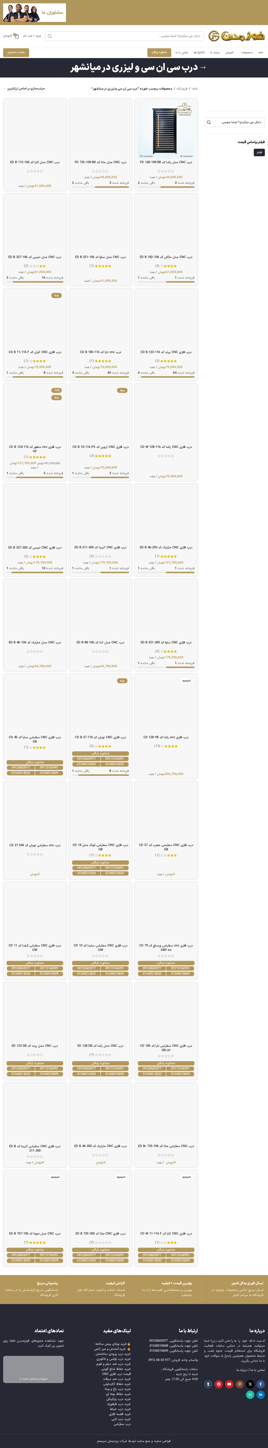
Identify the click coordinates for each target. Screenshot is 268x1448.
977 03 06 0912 (159, 1360)
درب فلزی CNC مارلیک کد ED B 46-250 (166, 547)
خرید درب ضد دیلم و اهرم (113, 1364)
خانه (195, 88)
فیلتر (259, 152)
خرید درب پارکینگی (118, 1399)
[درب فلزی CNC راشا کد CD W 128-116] (166, 414)
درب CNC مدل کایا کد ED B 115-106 (35, 162)
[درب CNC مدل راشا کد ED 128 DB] (100, 1013)
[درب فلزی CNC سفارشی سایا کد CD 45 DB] (34, 705)
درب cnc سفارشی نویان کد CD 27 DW (35, 845)
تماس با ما (257, 1370)
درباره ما (242, 1370)
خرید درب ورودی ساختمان (113, 1354)
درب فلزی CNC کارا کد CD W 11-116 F (166, 1233)
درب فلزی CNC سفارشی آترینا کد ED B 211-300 (35, 1148)
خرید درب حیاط (120, 1409)
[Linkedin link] (260, 1395)
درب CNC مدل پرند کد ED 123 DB (35, 1046)
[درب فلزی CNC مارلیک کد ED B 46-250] (166, 515)
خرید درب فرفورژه (119, 1404)
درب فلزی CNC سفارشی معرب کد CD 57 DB (166, 847)
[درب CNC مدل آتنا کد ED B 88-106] (100, 610)
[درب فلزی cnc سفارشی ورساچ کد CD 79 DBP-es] (166, 913)
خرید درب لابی (121, 1419)
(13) (157, 746)
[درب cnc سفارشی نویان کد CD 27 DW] (34, 813)
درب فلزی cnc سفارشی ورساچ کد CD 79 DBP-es (166, 948)
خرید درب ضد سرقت (117, 1379)
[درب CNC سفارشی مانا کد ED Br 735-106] (166, 1114)
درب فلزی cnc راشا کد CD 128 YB (166, 737)
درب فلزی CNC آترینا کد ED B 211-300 (100, 547)
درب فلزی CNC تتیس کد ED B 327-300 (35, 547)
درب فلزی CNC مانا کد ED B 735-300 (101, 1233)
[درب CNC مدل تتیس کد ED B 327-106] (34, 225)
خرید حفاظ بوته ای (118, 1394)
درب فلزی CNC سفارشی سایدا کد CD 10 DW (101, 948)
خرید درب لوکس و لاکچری (114, 1359)
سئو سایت (143, 1441)
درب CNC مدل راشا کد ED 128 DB (100, 1046)
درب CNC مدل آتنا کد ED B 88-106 (100, 642)
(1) (91, 266)
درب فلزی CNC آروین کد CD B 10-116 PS (100, 447)
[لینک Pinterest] (219, 1384)
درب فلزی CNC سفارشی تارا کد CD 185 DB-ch (166, 1048)
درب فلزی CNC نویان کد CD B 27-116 (100, 737)
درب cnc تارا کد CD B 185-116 (100, 352)
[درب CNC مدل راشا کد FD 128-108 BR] (166, 130)
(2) (157, 266)
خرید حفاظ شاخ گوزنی (116, 1369)
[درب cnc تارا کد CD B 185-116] (100, 319)
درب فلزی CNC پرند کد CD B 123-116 (166, 352)
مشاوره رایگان (159, 52)
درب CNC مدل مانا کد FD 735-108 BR (100, 162)
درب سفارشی (122, 1424)
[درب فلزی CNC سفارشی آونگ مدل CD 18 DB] (100, 813)
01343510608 (158, 1346)
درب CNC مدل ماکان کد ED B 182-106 (166, 257)
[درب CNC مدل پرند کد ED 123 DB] (34, 1013)
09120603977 (86, 759)
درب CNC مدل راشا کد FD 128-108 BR (166, 162)
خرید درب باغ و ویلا (118, 1389)
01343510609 (114, 764)
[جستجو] (50, 36)
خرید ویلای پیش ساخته (111, 1344)
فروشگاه (182, 88)
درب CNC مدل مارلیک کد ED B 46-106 (35, 642)
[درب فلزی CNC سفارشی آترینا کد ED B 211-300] (34, 1114)
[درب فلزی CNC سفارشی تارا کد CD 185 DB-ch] (166, 1013)
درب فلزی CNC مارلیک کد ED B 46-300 (100, 1146)
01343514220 (86, 764)
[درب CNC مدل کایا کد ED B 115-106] (34, 130)
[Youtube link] (229, 1384)
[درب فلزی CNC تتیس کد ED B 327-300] (34, 515)
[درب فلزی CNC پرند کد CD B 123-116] (166, 319)
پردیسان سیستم (108, 1441)
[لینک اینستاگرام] (240, 1384)
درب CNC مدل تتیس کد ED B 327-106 (34, 257)
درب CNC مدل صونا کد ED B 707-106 (35, 1233)
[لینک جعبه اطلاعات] (33, 1289)
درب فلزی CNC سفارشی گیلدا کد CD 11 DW (35, 948)
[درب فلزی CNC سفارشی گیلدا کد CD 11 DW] (34, 913)
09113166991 (114, 759)
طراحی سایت (162, 1441)
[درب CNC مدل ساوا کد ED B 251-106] (100, 225)
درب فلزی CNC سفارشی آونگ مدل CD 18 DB (100, 847)
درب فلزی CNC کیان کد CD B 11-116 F (35, 352)
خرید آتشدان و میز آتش (110, 1349)
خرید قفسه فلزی (120, 1414)
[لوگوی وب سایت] (236, 36)
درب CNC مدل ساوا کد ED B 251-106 (100, 257)
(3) (157, 361)
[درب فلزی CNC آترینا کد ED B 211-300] (100, 515)
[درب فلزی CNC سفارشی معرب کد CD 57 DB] (166, 813)
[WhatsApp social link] (250, 1395)
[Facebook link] (260, 1384)
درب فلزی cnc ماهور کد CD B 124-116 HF (35, 449)
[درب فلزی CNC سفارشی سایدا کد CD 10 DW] (100, 913)
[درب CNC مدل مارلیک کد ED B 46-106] (34, 610)
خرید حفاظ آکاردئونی (117, 1384)
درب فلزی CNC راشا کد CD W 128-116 (166, 447)
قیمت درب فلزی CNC (116, 1374)
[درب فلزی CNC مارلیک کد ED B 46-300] (100, 1114)
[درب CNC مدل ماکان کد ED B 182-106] (166, 225)
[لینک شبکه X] (250, 1384)
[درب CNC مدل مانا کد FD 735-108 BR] (100, 130)
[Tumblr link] (208, 1384)
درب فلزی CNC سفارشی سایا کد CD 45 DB (35, 739)
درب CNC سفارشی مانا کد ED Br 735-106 (166, 1146)
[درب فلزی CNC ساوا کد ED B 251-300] (166, 610)
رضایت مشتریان (16, 52)
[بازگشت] (203, 68)
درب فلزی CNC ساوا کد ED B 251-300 (166, 642)
